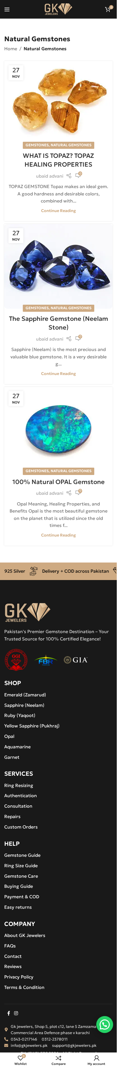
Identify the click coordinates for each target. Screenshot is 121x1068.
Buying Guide (18, 886)
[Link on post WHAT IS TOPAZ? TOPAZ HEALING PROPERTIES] (58, 103)
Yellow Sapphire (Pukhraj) (32, 726)
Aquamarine (17, 746)
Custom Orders (21, 827)
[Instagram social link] (16, 1013)
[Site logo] (58, 8)
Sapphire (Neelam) (24, 705)
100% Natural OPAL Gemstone (58, 482)
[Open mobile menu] (7, 9)
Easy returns (18, 907)
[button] (104, 1025)
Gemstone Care (21, 876)
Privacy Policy (18, 977)
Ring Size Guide (21, 865)
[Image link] (27, 612)
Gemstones (37, 145)
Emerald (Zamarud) (25, 695)
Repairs (12, 816)
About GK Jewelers (24, 935)
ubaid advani (49, 176)
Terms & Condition (24, 987)
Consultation (18, 806)
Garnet (11, 757)
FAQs (10, 946)
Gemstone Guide (22, 855)
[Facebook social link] (8, 1013)
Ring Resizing (18, 785)
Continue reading (58, 210)
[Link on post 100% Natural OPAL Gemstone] (58, 429)
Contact (13, 956)
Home (10, 48)
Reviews (13, 966)
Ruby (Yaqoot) (19, 715)
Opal (9, 736)
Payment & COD (21, 896)
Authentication (20, 795)
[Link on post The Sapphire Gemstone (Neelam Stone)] (58, 266)
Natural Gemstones (71, 145)
